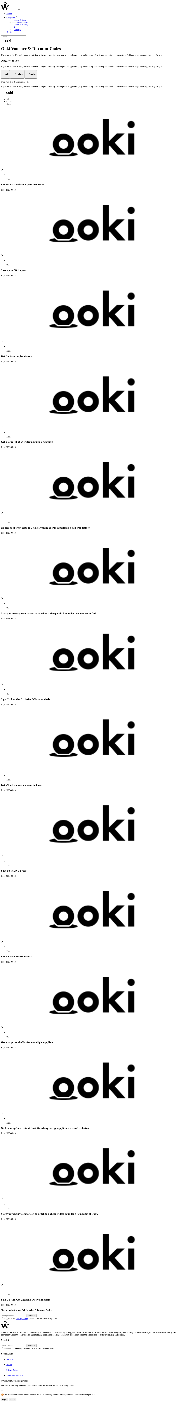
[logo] (9, 9)
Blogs (8, 32)
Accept (12, 1400)
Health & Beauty (21, 25)
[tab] (5, 74)
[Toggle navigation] (19, 9)
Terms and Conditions (14, 1375)
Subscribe (31, 1316)
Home (9, 14)
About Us (9, 1359)
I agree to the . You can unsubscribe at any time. (30, 1318)
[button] (94, 17)
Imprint (9, 1365)
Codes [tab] (9, 101)
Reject (4, 1400)
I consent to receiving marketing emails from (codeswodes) (29, 1348)
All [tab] (7, 99)
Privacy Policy (22, 1318)
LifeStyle (17, 30)
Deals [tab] (8, 104)
